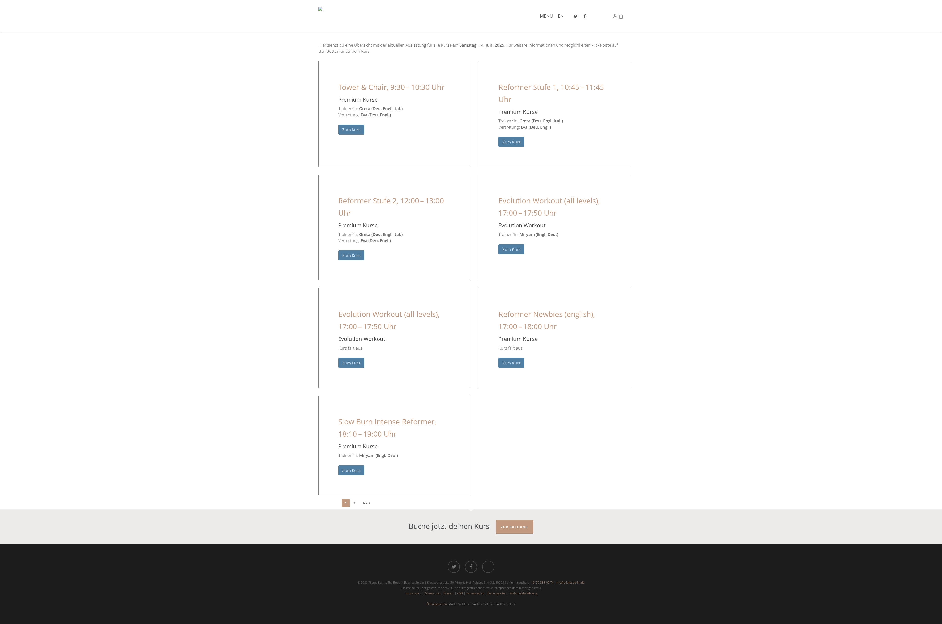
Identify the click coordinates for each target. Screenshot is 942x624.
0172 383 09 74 (543, 582)
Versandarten (475, 593)
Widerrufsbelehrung (523, 593)
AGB (460, 593)
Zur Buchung (514, 527)
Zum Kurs (351, 129)
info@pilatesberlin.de (570, 582)
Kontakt (449, 593)
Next (366, 503)
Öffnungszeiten (437, 604)
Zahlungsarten (497, 593)
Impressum (413, 593)
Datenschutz (432, 593)
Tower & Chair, (391, 87)
